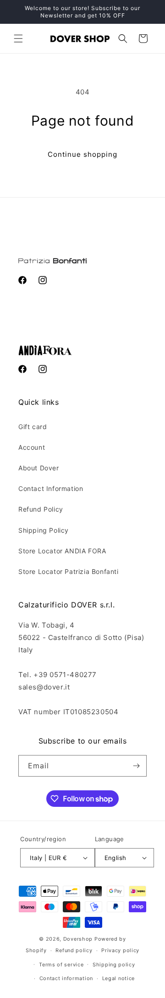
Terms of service (61, 964)
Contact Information (50, 488)
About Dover (38, 468)
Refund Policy (40, 509)
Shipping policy (114, 964)
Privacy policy (120, 950)
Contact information (66, 978)
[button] (18, 38)
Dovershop (78, 939)
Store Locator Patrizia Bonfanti (68, 571)
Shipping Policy (43, 530)
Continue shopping (82, 154)
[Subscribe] (136, 766)
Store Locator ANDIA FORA (62, 551)
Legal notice (118, 978)
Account (31, 447)
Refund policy (73, 950)
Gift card (32, 426)
